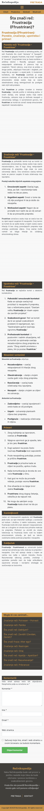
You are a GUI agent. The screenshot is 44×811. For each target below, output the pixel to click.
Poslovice (15, 12)
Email (5, 720)
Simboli (26, 12)
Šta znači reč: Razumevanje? (18, 660)
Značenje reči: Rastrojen (16, 646)
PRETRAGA (36, 2)
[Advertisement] (22, 130)
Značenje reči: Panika (15, 625)
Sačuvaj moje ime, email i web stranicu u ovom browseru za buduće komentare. (23, 741)
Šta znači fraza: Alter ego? (17, 641)
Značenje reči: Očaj (13, 651)
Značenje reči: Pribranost (16, 665)
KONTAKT (28, 796)
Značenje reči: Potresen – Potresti (21, 620)
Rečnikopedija (10, 2)
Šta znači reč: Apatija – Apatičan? (21, 655)
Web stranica (8, 730)
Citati (5, 12)
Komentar (7, 688)
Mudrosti (37, 12)
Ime (4, 710)
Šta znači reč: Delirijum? (16, 629)
